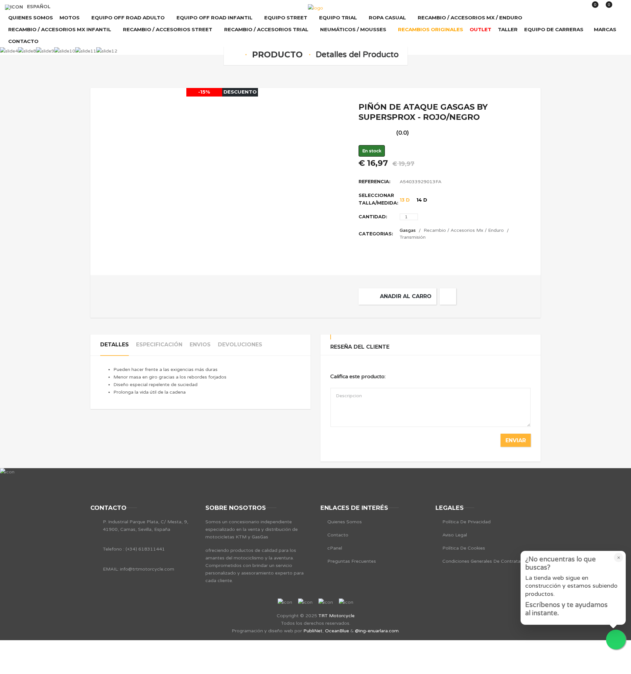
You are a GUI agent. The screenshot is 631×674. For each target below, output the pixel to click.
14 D (421, 200)
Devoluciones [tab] (240, 344)
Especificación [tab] (159, 344)
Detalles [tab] (114, 344)
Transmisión (413, 237)
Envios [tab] (200, 344)
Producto (277, 54)
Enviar (515, 440)
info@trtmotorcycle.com (146, 569)
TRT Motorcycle (336, 616)
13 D (405, 200)
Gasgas (408, 230)
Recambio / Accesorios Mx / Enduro (464, 230)
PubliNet (312, 631)
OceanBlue (337, 631)
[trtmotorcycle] (315, 8)
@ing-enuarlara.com (377, 631)
